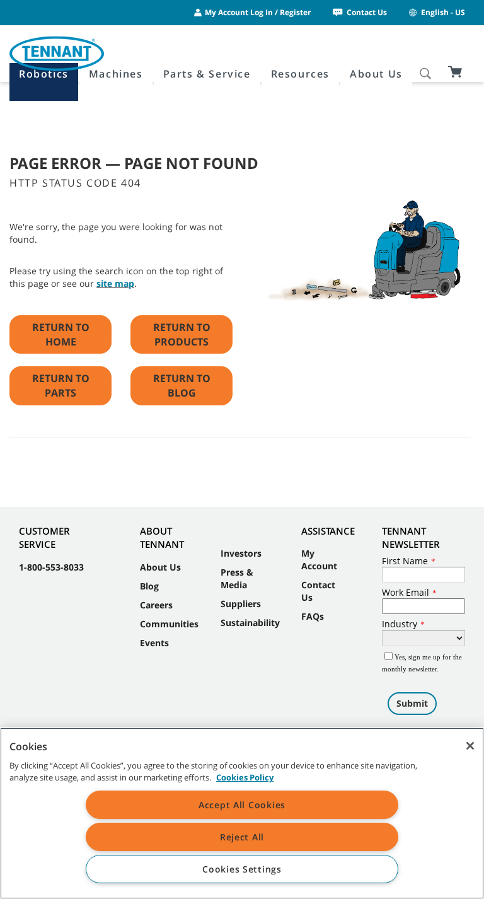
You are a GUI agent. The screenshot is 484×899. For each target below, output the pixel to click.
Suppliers (241, 604)
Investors (241, 553)
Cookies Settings (242, 869)
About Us (376, 74)
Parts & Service (207, 74)
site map (115, 283)
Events (154, 643)
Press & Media (237, 578)
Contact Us (367, 12)
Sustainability (250, 623)
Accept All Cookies (242, 805)
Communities (169, 624)
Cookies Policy (245, 777)
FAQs (312, 616)
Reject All (242, 837)
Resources (300, 74)
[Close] (470, 746)
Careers (156, 605)
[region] (242, 813)
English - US (443, 12)
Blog (149, 586)
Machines (116, 74)
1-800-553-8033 (51, 567)
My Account (319, 559)
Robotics (44, 74)
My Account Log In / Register (258, 12)
